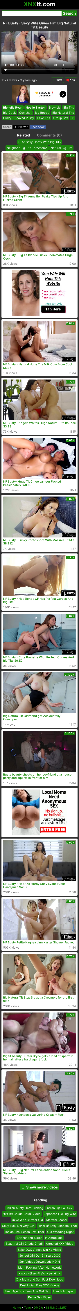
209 (59, 80)
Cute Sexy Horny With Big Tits (39, 142)
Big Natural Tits (63, 113)
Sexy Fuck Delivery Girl (18, 1226)
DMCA (38, 1307)
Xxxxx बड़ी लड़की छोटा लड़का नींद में (39, 1273)
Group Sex (60, 118)
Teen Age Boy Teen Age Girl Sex (27, 1291)
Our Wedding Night (60, 1232)
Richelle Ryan (12, 107)
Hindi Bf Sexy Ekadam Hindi (57, 1226)
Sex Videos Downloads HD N (39, 1261)
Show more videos (42, 1187)
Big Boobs (42, 113)
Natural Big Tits (61, 148)
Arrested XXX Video (59, 1243)
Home (16, 1307)
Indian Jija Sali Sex (59, 1208)
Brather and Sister (29, 1238)
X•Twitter (21, 127)
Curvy (7, 118)
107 (73, 80)
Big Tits (68, 107)
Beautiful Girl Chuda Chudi (24, 1243)
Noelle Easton (36, 107)
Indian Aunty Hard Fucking (25, 1208)
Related (23, 135)
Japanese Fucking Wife (60, 1214)
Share (7, 127)
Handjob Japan (63, 1291)
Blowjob (54, 107)
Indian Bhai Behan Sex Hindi (24, 1232)
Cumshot (25, 113)
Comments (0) (49, 135)
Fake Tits (43, 118)
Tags (27, 1307)
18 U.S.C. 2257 (56, 1307)
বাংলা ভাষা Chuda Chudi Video (22, 1214)
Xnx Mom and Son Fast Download (39, 1279)
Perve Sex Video (39, 1297)
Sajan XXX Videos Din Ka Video (39, 1249)
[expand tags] (72, 118)
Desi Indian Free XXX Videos (39, 1285)
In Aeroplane (53, 1238)
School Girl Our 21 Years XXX (39, 1255)
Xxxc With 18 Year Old (27, 1220)
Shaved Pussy (24, 118)
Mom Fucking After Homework (39, 1267)
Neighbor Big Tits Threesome (27, 148)
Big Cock (9, 113)
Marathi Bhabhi (56, 1220)
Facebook (38, 127)
